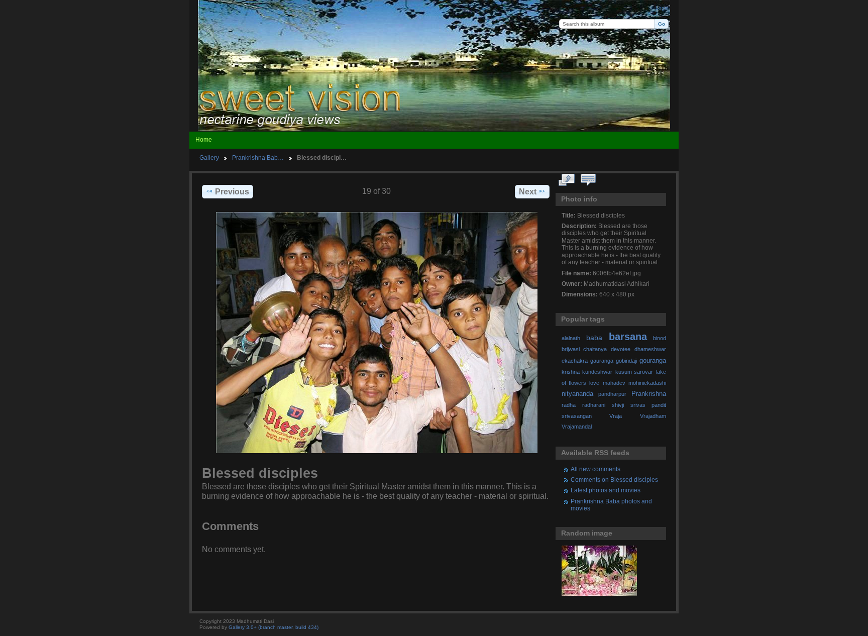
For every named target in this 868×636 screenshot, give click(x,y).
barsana (628, 336)
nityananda (577, 393)
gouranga (652, 360)
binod (659, 338)
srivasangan (577, 416)
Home (203, 139)
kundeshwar (597, 372)
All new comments (595, 469)
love (594, 383)
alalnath (571, 338)
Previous (232, 191)
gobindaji (626, 361)
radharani (593, 405)
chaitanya (595, 349)
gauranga (601, 361)
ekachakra (575, 361)
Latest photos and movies (605, 490)
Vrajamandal (577, 426)
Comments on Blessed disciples (614, 479)
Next (527, 191)
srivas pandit (648, 405)
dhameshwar (650, 349)
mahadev (614, 383)
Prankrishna (648, 393)
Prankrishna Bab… (258, 157)
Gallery (209, 157)
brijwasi (571, 349)
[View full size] (377, 332)
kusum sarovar (634, 372)
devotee (620, 349)
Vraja (615, 416)
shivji (618, 405)
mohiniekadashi (647, 383)
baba (594, 338)
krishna (571, 372)
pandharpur (612, 394)
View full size (567, 180)
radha (569, 405)
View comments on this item (588, 180)
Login (662, 8)
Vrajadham (653, 416)
